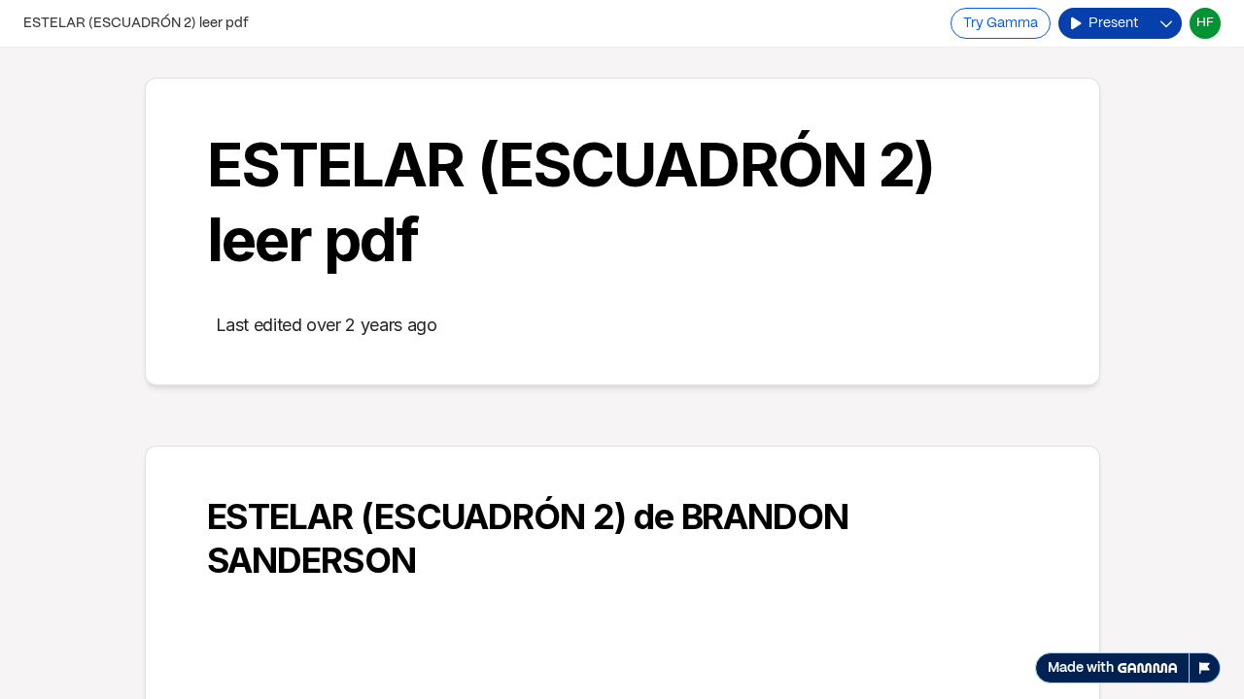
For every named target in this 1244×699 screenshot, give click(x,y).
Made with (1081, 668)
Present (1113, 23)
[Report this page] (1205, 667)
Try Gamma (1000, 23)
